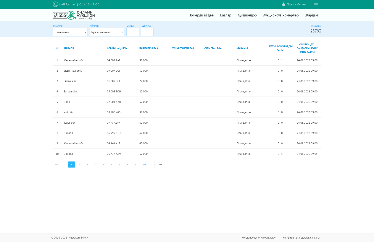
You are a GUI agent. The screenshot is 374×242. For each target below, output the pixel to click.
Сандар (131, 25)
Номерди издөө (201, 15)
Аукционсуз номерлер (281, 15)
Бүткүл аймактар (101, 32)
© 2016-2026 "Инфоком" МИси (69, 237)
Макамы (58, 25)
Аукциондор (247, 15)
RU (316, 4)
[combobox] (70, 32)
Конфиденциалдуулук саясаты (301, 237)
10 (144, 164)
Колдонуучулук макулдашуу (259, 237)
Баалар (225, 15)
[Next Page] (161, 164)
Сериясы (146, 25)
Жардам (311, 15)
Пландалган (62, 32)
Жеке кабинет (296, 4)
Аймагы (94, 25)
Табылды (316, 25)
